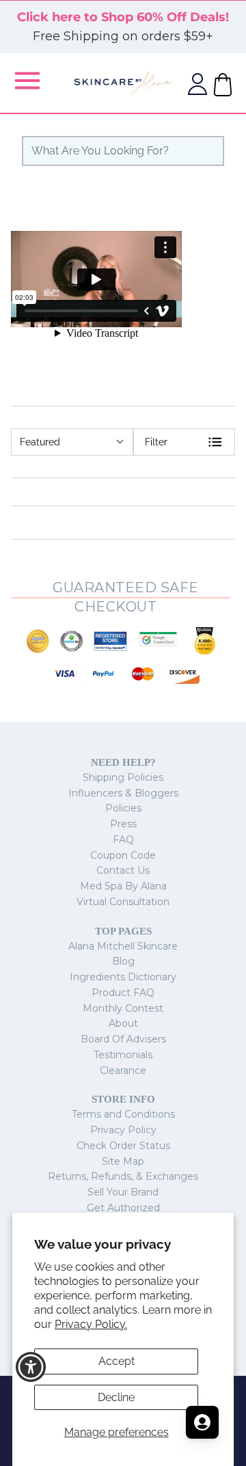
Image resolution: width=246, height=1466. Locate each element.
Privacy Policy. (91, 1324)
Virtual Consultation (123, 902)
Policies (123, 808)
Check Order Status (123, 1145)
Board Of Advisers (123, 1039)
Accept (116, 1361)
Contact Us (123, 870)
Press (123, 824)
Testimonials (123, 1055)
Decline (116, 1397)
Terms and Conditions (123, 1114)
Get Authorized (123, 1208)
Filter (156, 442)
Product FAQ (123, 992)
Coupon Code (123, 855)
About (123, 1023)
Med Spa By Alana (123, 886)
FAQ (123, 839)
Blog (123, 961)
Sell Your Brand (123, 1192)
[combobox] (123, 151)
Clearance (123, 1070)
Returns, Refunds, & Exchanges (123, 1176)
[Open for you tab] (202, 1422)
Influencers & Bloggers (123, 793)
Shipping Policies (123, 777)
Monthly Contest (123, 1008)
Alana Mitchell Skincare (123, 946)
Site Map (123, 1161)
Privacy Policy (123, 1130)
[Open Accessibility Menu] (31, 1367)
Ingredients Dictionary (123, 977)
